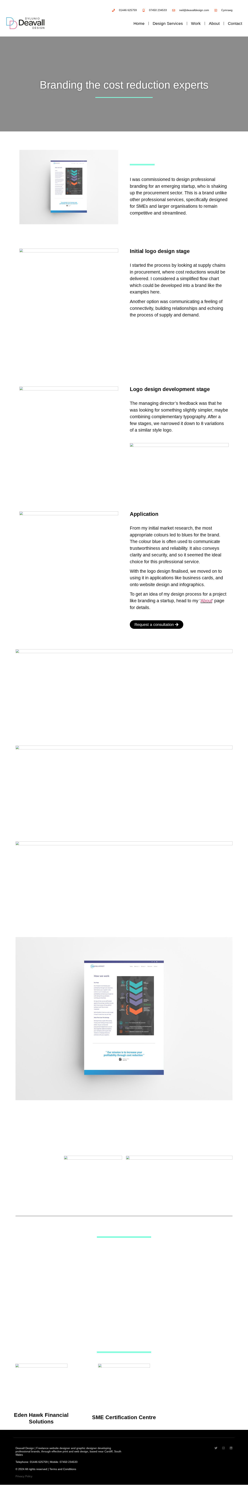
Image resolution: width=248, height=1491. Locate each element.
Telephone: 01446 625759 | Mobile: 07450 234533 (47, 1461)
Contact (235, 23)
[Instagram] (223, 1448)
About (214, 23)
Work (196, 23)
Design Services (168, 23)
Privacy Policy (24, 1476)
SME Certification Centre (124, 1417)
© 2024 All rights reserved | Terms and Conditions (46, 1469)
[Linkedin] (231, 1448)
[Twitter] (215, 1448)
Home (139, 23)
